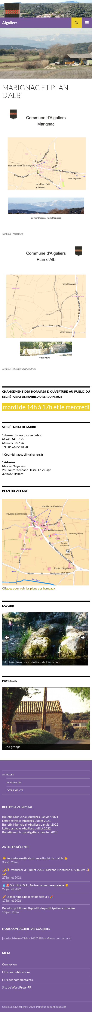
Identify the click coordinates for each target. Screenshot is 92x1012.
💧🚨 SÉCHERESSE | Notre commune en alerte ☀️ (35, 885)
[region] (45, 638)
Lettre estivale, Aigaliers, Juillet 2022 (26, 828)
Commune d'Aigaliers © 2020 (18, 1006)
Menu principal (87, 23)
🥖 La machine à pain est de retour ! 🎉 (27, 896)
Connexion (9, 964)
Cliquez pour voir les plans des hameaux (28, 588)
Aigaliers (9, 22)
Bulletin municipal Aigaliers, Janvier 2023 (29, 832)
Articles (8, 774)
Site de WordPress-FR (16, 987)
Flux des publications (16, 972)
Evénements (14, 790)
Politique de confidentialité (51, 1006)
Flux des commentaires (17, 979)
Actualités (13, 782)
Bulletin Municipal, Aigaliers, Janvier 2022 (30, 824)
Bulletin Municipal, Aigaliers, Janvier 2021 (30, 817)
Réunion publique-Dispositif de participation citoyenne (38, 908)
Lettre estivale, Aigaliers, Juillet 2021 (26, 820)
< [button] (7, 638)
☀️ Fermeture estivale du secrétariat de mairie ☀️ (35, 858)
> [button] (82, 638)
